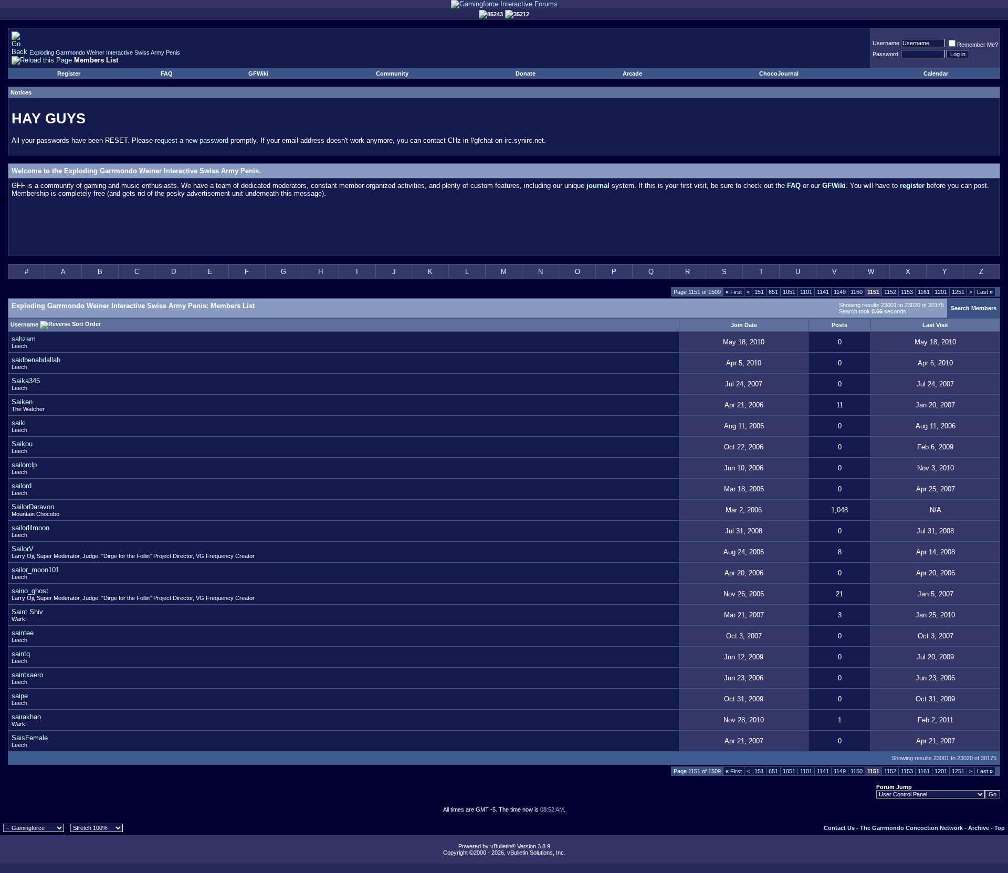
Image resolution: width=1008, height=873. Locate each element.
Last (985, 292)
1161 (924, 292)
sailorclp (24, 465)
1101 (806, 292)
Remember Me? (977, 44)
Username (886, 43)
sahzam (24, 339)
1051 (789, 292)
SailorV (23, 549)
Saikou (22, 444)
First (734, 292)
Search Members (973, 308)
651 (773, 292)
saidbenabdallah (36, 360)
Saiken (22, 402)
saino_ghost (30, 591)
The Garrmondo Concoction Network (911, 828)
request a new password (191, 140)
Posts (839, 325)
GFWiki (258, 73)
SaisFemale (30, 738)
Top (999, 828)
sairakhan (26, 717)
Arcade (632, 73)
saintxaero (27, 675)
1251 (958, 292)
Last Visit (935, 325)
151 (759, 292)
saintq (21, 654)
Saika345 (26, 381)
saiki (19, 423)
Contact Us (839, 828)
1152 (890, 292)
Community (392, 73)
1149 (840, 292)
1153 (907, 292)
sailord (22, 486)
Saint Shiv (27, 612)
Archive (978, 828)
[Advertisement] (504, 229)
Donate (526, 73)
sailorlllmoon (30, 528)
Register (68, 73)
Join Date (744, 325)
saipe (20, 696)
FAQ (167, 73)
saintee (23, 633)
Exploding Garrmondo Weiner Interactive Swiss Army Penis (104, 52)
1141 (823, 292)
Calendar (935, 73)
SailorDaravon (33, 507)
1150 (856, 292)
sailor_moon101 (35, 570)
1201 (940, 292)
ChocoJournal (779, 73)
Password (885, 54)
